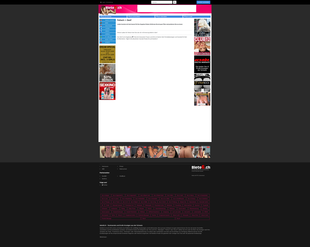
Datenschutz (123, 169)
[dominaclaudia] (202, 27)
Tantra (113, 215)
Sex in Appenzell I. (132, 195)
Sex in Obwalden (152, 198)
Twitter (105, 185)
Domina (154, 215)
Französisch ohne (159, 205)
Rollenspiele (148, 205)
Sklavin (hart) (204, 215)
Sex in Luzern (115, 198)
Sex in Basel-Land (145, 195)
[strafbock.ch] (202, 82)
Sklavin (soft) (176, 215)
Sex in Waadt (134, 202)
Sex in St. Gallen (165, 198)
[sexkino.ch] (107, 91)
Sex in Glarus (190, 195)
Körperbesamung (194, 208)
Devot (144, 218)
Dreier (107, 205)
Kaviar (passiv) (106, 211)
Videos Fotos (195, 215)
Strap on (120, 215)
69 (102, 205)
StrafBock (122, 176)
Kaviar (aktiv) (182, 208)
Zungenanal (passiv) (164, 215)
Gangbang (166, 211)
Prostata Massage (106, 218)
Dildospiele (186, 215)
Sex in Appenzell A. (118, 195)
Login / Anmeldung (107, 2)
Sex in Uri (125, 202)
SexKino (104, 178)
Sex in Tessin (116, 202)
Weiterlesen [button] (103, 237)
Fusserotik (205, 205)
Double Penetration (132, 211)
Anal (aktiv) (187, 211)
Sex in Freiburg (173, 202)
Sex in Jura (105, 198)
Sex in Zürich (162, 202)
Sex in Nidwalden (140, 198)
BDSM (206, 211)
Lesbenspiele (197, 211)
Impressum (105, 166)
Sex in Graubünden (202, 195)
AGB (103, 169)
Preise (121, 166)
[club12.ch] (202, 46)
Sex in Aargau (105, 195)
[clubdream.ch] (107, 54)
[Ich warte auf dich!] (202, 105)
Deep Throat (132, 208)
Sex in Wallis (144, 202)
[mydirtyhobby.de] (107, 72)
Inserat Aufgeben (203, 2)
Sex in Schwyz (191, 198)
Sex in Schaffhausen (178, 198)
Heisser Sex (183, 202)
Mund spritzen (188, 205)
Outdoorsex (114, 208)
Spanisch (197, 205)
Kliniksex (142, 211)
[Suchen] (174, 2)
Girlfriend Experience (153, 211)
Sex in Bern (170, 195)
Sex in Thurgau (106, 202)
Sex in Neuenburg (127, 198)
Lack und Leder (176, 211)
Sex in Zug (153, 202)
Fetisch (149, 208)
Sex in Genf (180, 195)
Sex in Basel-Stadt (158, 195)
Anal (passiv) (105, 215)
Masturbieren (192, 202)
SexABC (104, 176)
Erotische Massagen (143, 215)
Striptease (139, 205)
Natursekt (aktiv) (203, 202)
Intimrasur (172, 208)
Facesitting (178, 205)
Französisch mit (129, 205)
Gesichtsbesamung (160, 208)
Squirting (205, 208)
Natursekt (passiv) (117, 205)
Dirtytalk (141, 208)
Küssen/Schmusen (118, 211)
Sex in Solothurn (203, 198)
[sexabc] (202, 64)
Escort (178, 218)
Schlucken (104, 208)
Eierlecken (169, 205)
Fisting (123, 208)
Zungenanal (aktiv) (130, 215)
